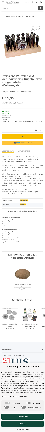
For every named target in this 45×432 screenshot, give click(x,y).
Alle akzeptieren (22, 417)
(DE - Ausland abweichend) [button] (6, 119)
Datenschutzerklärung (9, 396)
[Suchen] (40, 8)
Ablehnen (22, 424)
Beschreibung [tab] (8, 151)
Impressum (22, 396)
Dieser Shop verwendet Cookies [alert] (22, 366)
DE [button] (26, 2)
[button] (33, 2)
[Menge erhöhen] (40, 130)
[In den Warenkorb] (3, 23)
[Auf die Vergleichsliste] (33, 28)
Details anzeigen (22, 429)
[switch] (7, 403)
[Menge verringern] (4, 130)
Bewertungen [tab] (24, 151)
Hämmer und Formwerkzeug (20, 92)
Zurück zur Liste (8, 17)
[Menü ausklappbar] (3, 1)
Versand (20, 103)
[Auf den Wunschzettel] (38, 28)
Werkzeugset (23, 200)
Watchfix (22, 204)
